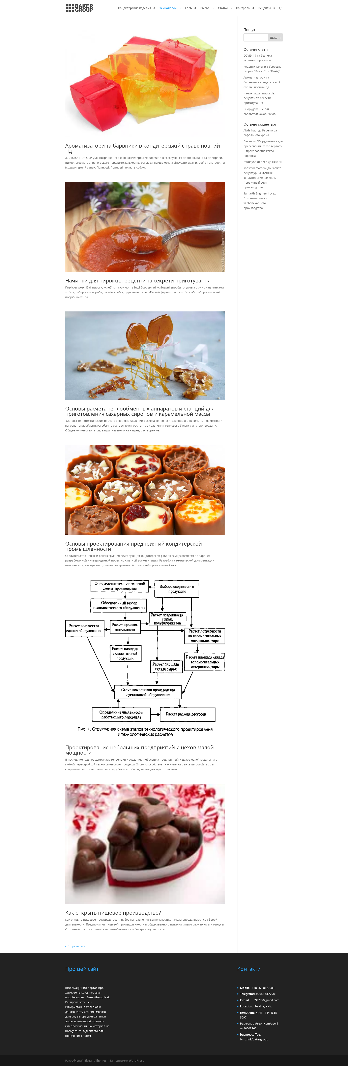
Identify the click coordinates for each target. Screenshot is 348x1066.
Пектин (277, 162)
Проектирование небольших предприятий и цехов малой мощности (139, 750)
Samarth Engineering (257, 193)
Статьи (223, 8)
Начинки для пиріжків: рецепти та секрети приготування (137, 280)
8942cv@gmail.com (266, 1000)
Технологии (168, 8)
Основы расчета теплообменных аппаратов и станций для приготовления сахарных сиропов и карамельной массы (139, 411)
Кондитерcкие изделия (134, 8)
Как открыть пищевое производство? (113, 912)
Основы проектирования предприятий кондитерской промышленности (133, 546)
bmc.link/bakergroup (254, 1039)
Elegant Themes (95, 1060)
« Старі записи (75, 946)
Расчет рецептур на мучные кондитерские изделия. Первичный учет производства (262, 177)
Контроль (243, 8)
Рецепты (264, 8)
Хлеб (188, 8)
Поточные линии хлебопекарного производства (255, 203)
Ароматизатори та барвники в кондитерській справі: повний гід (142, 148)
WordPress (136, 1060)
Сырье (204, 8)
